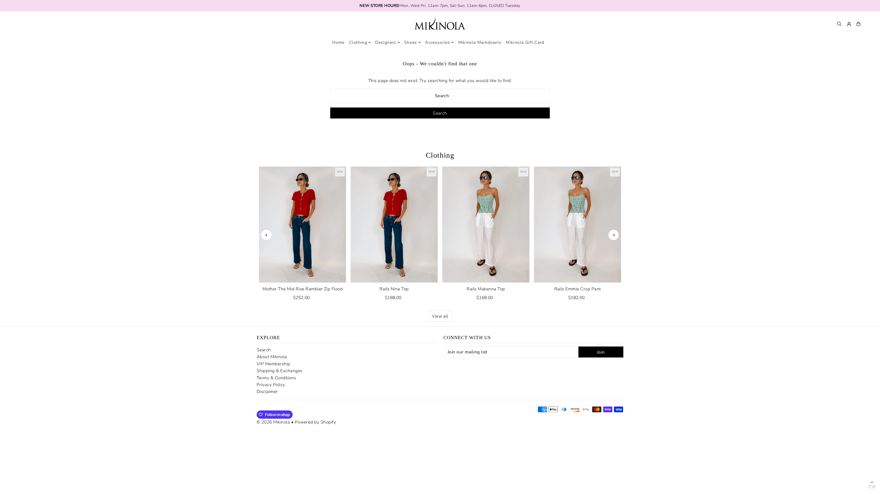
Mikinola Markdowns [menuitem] (479, 42)
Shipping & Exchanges (279, 371)
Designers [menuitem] (385, 42)
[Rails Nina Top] (394, 224)
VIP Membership (273, 364)
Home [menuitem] (338, 42)
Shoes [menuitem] (410, 42)
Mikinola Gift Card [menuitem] (525, 42)
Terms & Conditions (276, 378)
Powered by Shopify (315, 422)
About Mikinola (272, 357)
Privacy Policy (271, 385)
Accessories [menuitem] (437, 42)
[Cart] (858, 24)
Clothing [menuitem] (358, 42)
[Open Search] (839, 24)
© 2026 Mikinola (273, 422)
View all (440, 316)
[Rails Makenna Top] (485, 224)
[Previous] (266, 235)
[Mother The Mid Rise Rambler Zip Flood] (302, 224)
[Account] (849, 24)
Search (264, 350)
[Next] (613, 235)
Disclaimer (267, 392)
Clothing (440, 155)
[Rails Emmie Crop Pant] (577, 224)
